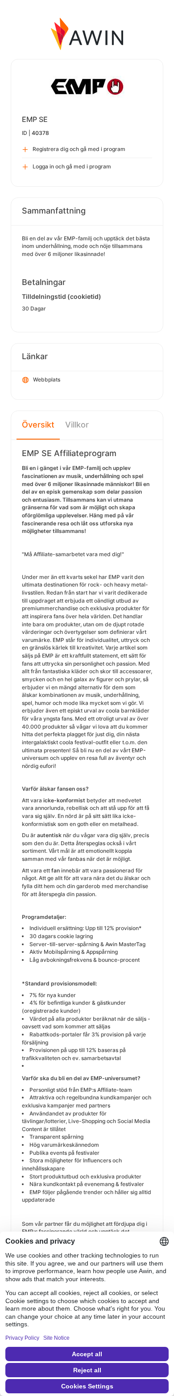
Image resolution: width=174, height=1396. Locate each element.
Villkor (77, 424)
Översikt (38, 424)
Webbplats (46, 379)
